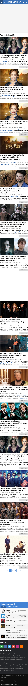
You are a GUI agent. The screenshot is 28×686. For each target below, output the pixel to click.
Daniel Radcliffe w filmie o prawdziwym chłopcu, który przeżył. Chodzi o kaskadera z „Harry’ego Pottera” (13, 556)
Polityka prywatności (6, 681)
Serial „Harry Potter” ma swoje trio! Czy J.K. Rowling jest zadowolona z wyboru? (14, 123)
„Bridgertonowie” (5, 164)
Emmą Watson (4, 63)
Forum (4, 606)
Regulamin (17, 681)
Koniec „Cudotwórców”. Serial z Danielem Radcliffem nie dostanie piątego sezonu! (12, 522)
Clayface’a (22, 199)
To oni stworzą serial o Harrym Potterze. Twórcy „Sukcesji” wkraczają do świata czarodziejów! (13, 423)
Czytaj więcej (23, 67)
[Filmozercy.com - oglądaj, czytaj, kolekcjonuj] (14, 2)
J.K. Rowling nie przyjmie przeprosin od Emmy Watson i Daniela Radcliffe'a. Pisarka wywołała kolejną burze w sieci (14, 457)
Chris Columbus (5, 95)
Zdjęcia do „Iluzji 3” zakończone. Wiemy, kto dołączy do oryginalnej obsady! (12, 322)
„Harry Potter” (4, 132)
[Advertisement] (14, 18)
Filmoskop (15, 606)
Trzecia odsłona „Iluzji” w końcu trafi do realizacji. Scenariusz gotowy (13, 490)
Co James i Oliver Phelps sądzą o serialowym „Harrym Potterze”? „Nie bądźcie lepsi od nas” (13, 356)
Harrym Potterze (12, 97)
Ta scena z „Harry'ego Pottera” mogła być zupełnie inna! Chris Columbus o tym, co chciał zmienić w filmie (13, 225)
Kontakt (16, 684)
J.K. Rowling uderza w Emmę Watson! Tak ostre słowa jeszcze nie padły (13, 57)
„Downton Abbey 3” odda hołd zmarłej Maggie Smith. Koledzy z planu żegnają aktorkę (14, 389)
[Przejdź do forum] (4, 2)
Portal (9, 606)
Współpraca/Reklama (7, 684)
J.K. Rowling (3, 61)
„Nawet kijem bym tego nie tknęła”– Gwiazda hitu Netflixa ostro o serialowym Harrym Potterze (12, 157)
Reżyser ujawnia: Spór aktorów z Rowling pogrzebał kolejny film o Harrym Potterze (11, 89)
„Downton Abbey (22, 395)
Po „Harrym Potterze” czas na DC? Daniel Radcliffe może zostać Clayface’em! (12, 191)
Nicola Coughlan (11, 162)
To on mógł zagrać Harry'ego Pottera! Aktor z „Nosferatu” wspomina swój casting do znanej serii (13, 258)
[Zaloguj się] (23, 2)
